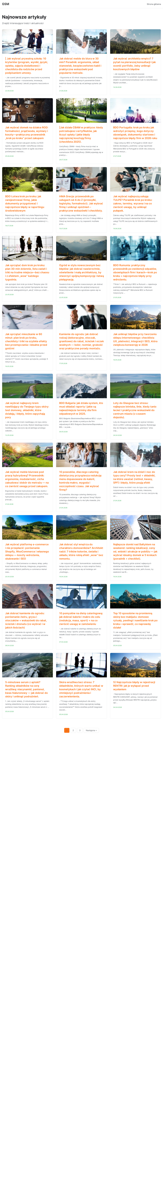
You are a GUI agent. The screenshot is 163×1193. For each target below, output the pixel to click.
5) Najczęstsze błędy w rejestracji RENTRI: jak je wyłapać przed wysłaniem (134, 686)
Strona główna (154, 4)
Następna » (91, 730)
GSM (5, 4)
